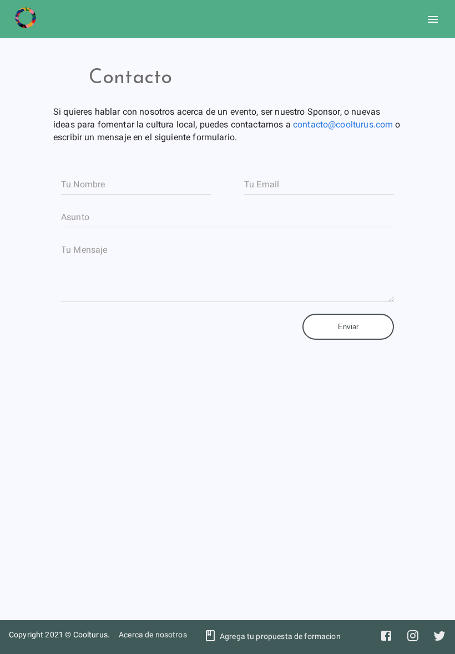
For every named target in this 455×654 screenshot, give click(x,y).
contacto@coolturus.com (343, 124)
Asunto (75, 217)
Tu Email (261, 184)
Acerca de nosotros (153, 634)
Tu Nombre (83, 184)
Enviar (348, 327)
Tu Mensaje (84, 249)
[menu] (432, 19)
